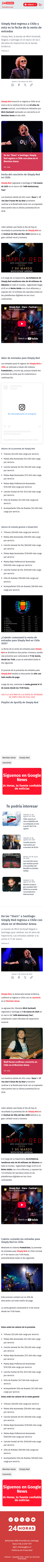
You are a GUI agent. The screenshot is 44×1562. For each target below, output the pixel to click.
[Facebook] (18, 84)
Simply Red (24, 757)
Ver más (7, 167)
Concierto (6, 762)
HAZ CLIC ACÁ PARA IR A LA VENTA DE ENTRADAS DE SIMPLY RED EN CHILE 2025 (22, 695)
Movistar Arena (9, 757)
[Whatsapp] (12, 84)
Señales (31, 4)
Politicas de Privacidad (22, 1550)
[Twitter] (25, 84)
